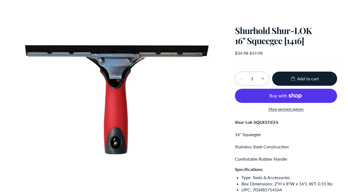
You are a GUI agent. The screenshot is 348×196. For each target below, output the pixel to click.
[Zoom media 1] (116, 98)
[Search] (308, 10)
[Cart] (331, 10)
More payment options (286, 109)
